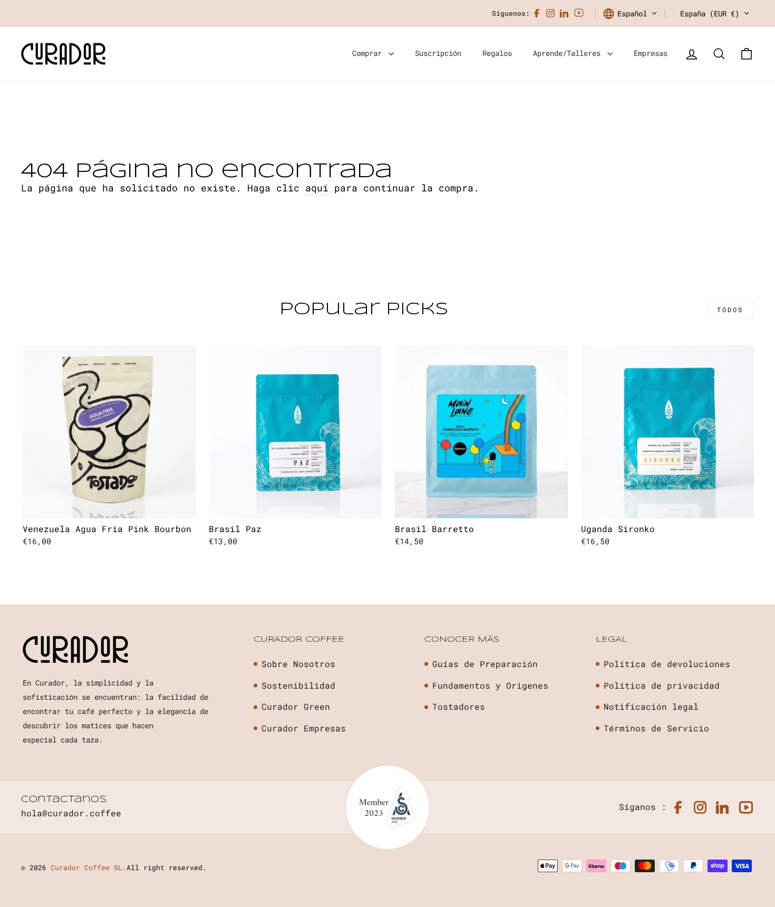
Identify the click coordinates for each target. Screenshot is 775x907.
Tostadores (458, 706)
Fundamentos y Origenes (490, 685)
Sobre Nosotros (298, 663)
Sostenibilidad (298, 685)
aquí (316, 188)
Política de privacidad (662, 685)
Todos (730, 309)
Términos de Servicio (656, 728)
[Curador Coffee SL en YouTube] (579, 13)
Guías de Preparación (485, 663)
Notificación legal (651, 706)
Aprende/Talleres (569, 53)
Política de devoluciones (667, 663)
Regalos (497, 53)
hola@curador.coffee (71, 812)
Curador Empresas (303, 728)
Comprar (369, 53)
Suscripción (438, 53)
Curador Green (295, 706)
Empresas (650, 53)
